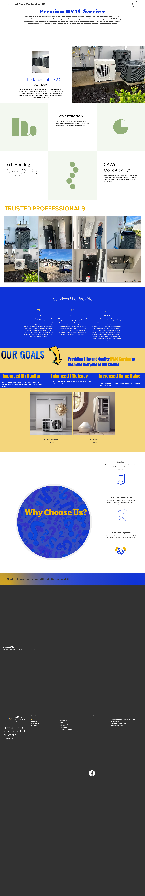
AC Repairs (34, 725)
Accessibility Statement (66, 729)
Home (32, 719)
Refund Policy (63, 725)
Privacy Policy (63, 722)
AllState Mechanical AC (30, 4)
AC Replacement (35, 723)
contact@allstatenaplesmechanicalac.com (123, 719)
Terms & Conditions (65, 720)
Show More (120, 469)
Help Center (9, 738)
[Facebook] (92, 773)
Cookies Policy (64, 727)
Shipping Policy (64, 724)
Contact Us (34, 721)
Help (32, 727)
